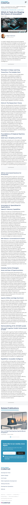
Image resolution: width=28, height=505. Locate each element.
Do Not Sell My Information (6, 498)
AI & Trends (3, 478)
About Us (3, 494)
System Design (4, 475)
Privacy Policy (4, 496)
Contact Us (9, 494)
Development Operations (7, 486)
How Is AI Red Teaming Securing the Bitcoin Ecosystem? (13, 432)
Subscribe (20, 453)
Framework (13, 10)
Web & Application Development (9, 481)
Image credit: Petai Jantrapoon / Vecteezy (17, 30)
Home (2, 6)
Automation (5, 10)
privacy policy (7, 458)
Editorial (3, 489)
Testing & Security (5, 483)
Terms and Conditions (13, 496)
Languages (21, 10)
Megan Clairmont (10, 35)
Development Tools (10, 6)
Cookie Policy (16, 494)
